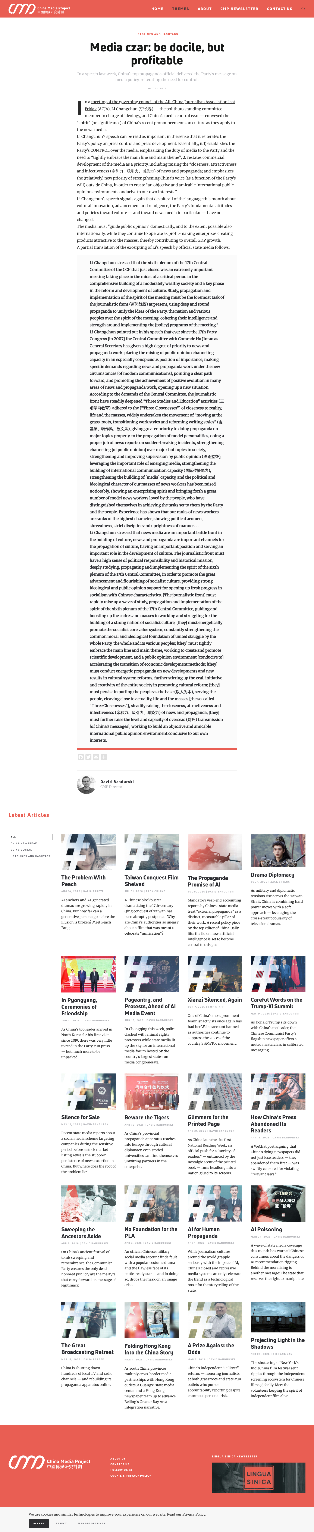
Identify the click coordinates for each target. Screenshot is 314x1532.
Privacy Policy (193, 1514)
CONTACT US (120, 1464)
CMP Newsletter (239, 8)
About (205, 8)
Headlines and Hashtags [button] (30, 856)
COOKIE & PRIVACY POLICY (130, 1476)
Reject (61, 1523)
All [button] (13, 836)
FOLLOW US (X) (122, 1470)
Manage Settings (92, 1523)
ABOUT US (118, 1458)
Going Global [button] (21, 849)
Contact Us (280, 8)
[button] (303, 8)
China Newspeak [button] (24, 843)
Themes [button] (180, 8)
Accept (39, 1523)
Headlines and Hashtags (157, 34)
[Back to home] (41, 8)
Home (157, 8)
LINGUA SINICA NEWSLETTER (235, 1456)
